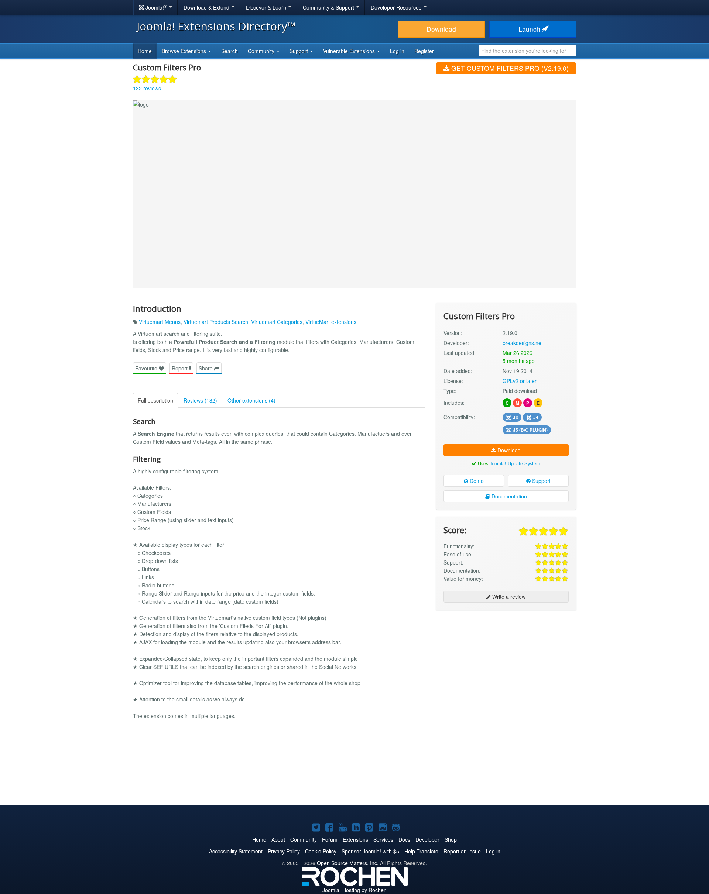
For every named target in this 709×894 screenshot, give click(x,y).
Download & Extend (207, 7)
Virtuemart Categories (276, 321)
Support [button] (299, 51)
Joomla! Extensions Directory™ (216, 26)
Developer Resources (397, 7)
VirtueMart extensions (330, 321)
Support (541, 480)
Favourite (147, 368)
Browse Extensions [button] (185, 51)
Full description (155, 400)
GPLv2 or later (520, 380)
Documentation (508, 496)
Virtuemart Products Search (216, 321)
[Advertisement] (506, 663)
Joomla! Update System (515, 463)
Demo (476, 480)
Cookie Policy (320, 851)
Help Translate (421, 851)
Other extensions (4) (251, 400)
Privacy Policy (284, 851)
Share (206, 368)
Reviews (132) (200, 400)
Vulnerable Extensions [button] (349, 51)
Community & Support (329, 7)
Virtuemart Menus (160, 321)
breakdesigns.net (523, 342)
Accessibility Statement (236, 851)
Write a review (508, 596)
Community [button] (262, 51)
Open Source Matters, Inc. (348, 863)
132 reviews (147, 88)
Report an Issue (462, 851)
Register (424, 51)
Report (180, 368)
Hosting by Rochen (354, 890)
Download (441, 29)
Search (229, 51)
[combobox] (527, 50)
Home (145, 51)
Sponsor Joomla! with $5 (370, 851)
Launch (530, 29)
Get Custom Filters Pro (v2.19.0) (509, 68)
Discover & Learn (267, 7)
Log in (397, 51)
